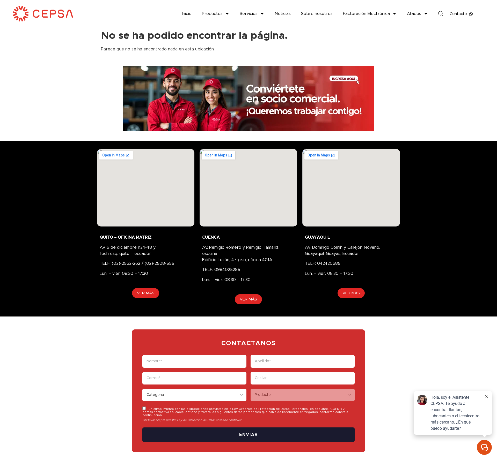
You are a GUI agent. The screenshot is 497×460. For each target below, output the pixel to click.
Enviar (248, 435)
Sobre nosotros (317, 14)
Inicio (187, 14)
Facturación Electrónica (366, 14)
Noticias (283, 14)
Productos (212, 14)
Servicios (249, 14)
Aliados (414, 14)
